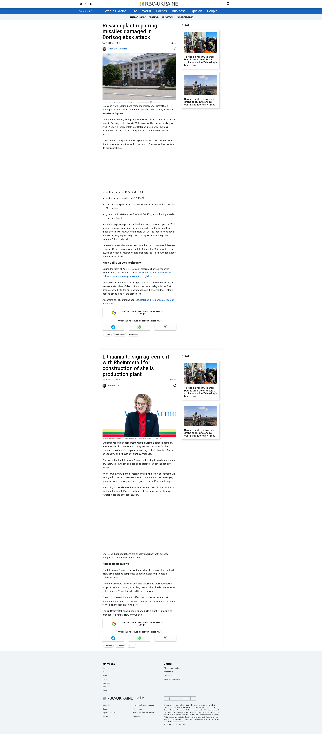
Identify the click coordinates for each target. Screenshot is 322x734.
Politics (161, 11)
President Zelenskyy (185, 17)
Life (134, 11)
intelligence (133, 335)
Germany (120, 646)
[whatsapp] (190, 698)
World (146, 11)
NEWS (185, 25)
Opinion (196, 11)
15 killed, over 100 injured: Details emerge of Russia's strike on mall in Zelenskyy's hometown (200, 60)
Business (179, 11)
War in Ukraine (116, 11)
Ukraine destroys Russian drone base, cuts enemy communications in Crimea (199, 102)
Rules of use (107, 709)
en (86, 4)
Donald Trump (167, 17)
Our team (106, 716)
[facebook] (169, 698)
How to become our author (143, 713)
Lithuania (108, 646)
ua (80, 4)
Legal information (109, 713)
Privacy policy (138, 709)
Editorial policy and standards (144, 705)
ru (91, 4)
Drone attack (119, 335)
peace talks (154, 17)
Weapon (131, 646)
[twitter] (180, 698)
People (212, 11)
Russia (107, 335)
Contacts (136, 716)
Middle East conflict (137, 17)
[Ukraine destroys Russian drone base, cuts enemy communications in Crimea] (200, 85)
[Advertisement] (139, 170)
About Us (106, 705)
